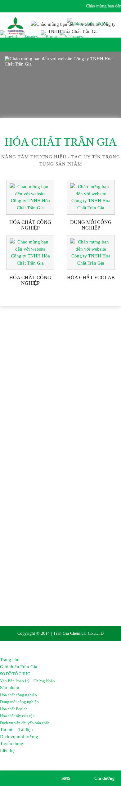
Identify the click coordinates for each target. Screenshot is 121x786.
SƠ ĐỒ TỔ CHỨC (15, 673)
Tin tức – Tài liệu (16, 729)
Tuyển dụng (11, 743)
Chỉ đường (104, 778)
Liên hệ (7, 750)
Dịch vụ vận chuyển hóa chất (24, 722)
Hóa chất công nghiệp (18, 695)
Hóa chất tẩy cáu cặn (17, 715)
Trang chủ (10, 659)
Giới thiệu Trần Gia (18, 666)
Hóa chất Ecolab (14, 708)
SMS (65, 778)
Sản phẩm (9, 687)
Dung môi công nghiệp (19, 701)
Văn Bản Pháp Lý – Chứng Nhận (27, 681)
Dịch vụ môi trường (19, 736)
